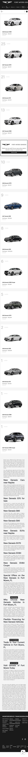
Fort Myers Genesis (4, 746)
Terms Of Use (11, 746)
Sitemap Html (18, 747)
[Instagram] (25, 739)
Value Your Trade (14, 152)
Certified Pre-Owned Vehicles (5, 725)
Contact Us (24, 720)
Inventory (5, 716)
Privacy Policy (7, 747)
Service (12, 716)
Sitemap (14, 746)
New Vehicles (5, 719)
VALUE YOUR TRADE (14, 663)
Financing (18, 716)
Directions (24, 722)
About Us (24, 719)
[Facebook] (22, 739)
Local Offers (5, 728)
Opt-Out (25, 747)
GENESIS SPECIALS (14, 597)
